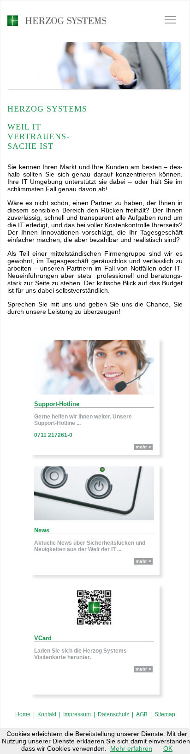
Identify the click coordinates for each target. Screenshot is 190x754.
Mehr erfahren (131, 748)
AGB (142, 714)
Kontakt (46, 714)
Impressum (77, 714)
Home (22, 714)
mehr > (143, 446)
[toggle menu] (170, 20)
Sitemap (164, 714)
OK (167, 748)
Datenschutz (113, 714)
